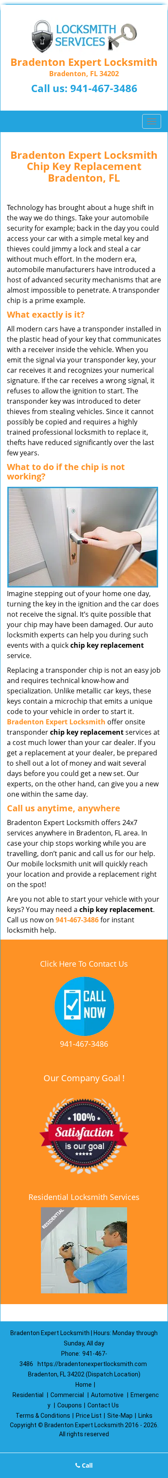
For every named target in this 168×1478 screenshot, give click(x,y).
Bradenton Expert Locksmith (56, 722)
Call (86, 1465)
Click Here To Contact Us (84, 964)
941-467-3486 (103, 88)
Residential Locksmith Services (84, 1197)
